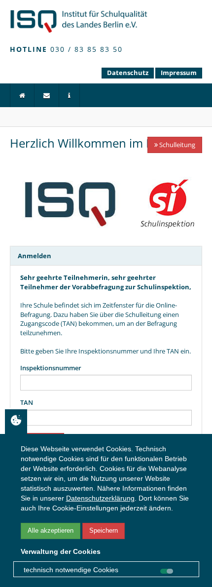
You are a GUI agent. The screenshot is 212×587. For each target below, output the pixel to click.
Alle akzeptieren (50, 530)
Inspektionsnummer (50, 367)
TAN (26, 402)
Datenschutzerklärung (100, 498)
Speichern (103, 530)
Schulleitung (176, 144)
